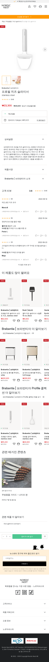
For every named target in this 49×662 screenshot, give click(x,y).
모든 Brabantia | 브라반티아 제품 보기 (16, 333)
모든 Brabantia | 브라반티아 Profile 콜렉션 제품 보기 (22, 397)
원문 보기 (26, 211)
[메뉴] (46, 6)
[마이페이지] (29, 6)
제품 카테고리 (8, 612)
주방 (3, 21)
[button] (8, 99)
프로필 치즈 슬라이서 (29, 21)
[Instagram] (24, 592)
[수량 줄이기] (3, 536)
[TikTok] (31, 592)
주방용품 (9, 21)
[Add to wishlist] (14, 320)
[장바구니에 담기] (18, 320)
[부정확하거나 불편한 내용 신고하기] (45, 211)
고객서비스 (7, 603)
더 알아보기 (41, 120)
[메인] (6, 6)
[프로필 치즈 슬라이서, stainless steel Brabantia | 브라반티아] (24, 49)
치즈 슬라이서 (17, 21)
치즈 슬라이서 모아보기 (12, 524)
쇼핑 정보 (7, 621)
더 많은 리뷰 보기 (24, 265)
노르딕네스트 (8, 629)
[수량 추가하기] (10, 536)
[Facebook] (18, 592)
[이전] (4, 49)
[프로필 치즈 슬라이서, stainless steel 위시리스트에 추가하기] (45, 536)
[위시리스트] (35, 6)
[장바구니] (40, 6)
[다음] (45, 49)
